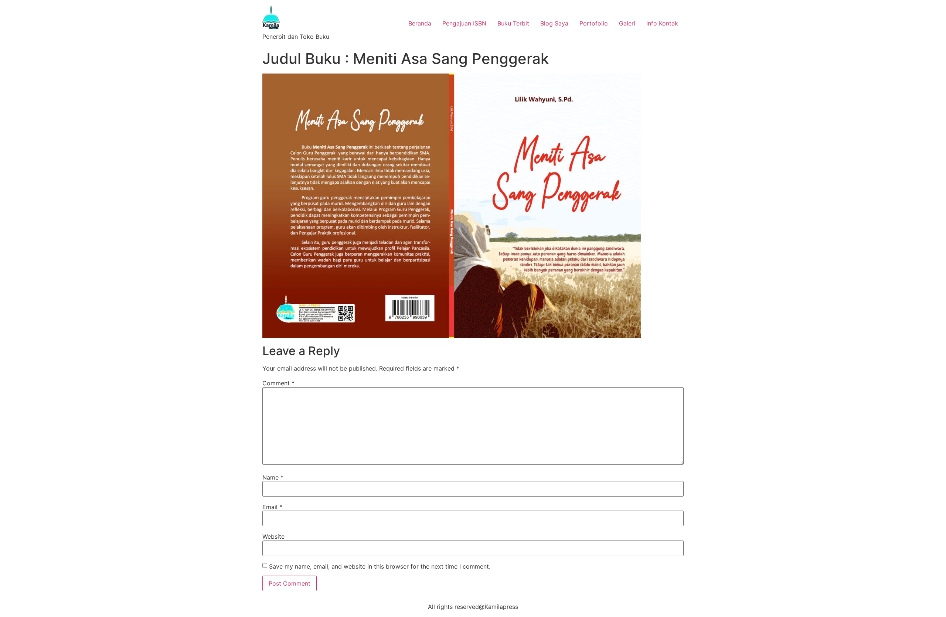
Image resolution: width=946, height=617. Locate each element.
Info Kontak (662, 23)
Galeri (627, 23)
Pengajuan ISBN (464, 23)
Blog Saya (554, 23)
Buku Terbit (513, 23)
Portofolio (593, 23)
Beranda (419, 23)
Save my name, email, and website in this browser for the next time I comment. (379, 566)
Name (272, 477)
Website (273, 536)
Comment (278, 383)
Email (272, 507)
